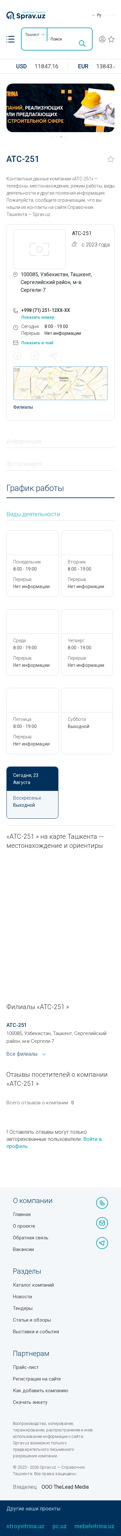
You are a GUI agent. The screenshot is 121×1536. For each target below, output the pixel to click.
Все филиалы (21, 1054)
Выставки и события (36, 1332)
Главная (22, 1214)
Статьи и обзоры (32, 1320)
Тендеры (23, 1308)
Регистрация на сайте (37, 1379)
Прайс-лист (26, 1367)
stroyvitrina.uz (25, 1526)
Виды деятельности (33, 514)
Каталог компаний (33, 1285)
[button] (10, 39)
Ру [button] (99, 15)
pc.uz (60, 1526)
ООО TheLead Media (65, 1487)
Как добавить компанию (40, 1391)
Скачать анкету (30, 1402)
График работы (35, 488)
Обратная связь (30, 1238)
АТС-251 (16, 1025)
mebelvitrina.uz (95, 1526)
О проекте (24, 1226)
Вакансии (23, 1249)
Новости (22, 1297)
